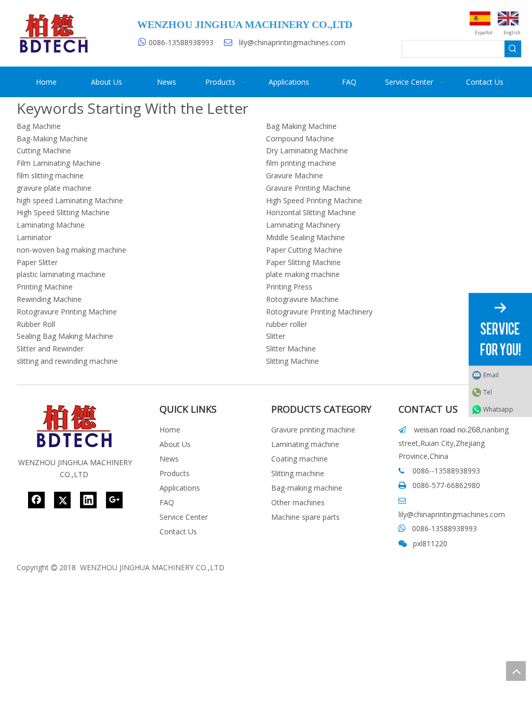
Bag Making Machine (301, 126)
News (169, 459)
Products (174, 473)
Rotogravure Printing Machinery (319, 312)
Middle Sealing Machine (305, 237)
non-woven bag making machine (71, 250)
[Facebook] (36, 500)
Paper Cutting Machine (304, 250)
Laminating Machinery (303, 225)
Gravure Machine (294, 175)
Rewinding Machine (49, 299)
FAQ (166, 502)
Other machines (298, 502)
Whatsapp (498, 409)
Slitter (275, 336)
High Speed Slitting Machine (63, 212)
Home (169, 430)
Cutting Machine (44, 150)
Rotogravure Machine (302, 299)
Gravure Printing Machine (308, 188)
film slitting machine (50, 175)
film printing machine (301, 163)
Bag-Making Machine (52, 138)
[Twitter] (62, 500)
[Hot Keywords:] (512, 49)
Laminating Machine (51, 225)
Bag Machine (39, 126)
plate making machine (303, 274)
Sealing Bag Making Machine (65, 336)
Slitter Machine (291, 348)
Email (491, 375)
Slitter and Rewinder (50, 348)
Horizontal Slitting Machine (311, 212)
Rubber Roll (36, 324)
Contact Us (178, 531)
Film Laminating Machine (59, 163)
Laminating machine (305, 444)
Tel (487, 392)
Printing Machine (45, 287)
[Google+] (114, 500)
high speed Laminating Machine (70, 200)
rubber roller (286, 324)
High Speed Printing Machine (314, 200)
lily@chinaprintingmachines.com (292, 42)
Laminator (34, 237)
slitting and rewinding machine (67, 361)
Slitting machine (297, 473)
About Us (175, 444)
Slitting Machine (292, 361)
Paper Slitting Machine (303, 262)
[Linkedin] (88, 500)
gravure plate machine (54, 188)
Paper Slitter (37, 262)
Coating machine (299, 459)
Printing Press (289, 287)
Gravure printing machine (313, 430)
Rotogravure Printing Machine (67, 312)
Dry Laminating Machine (307, 150)
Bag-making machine (306, 488)
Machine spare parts (305, 517)
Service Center (183, 517)
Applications (179, 488)
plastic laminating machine (61, 274)
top (516, 671)
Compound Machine (300, 138)
